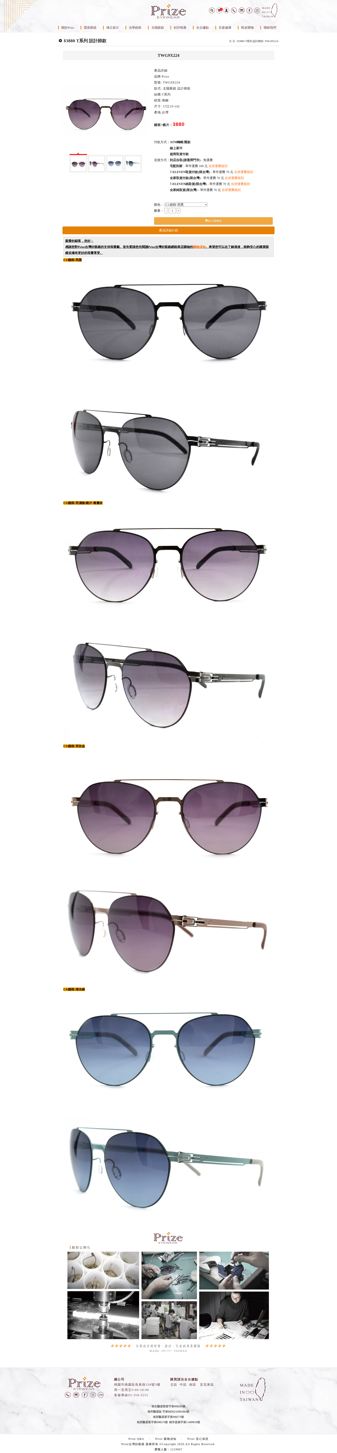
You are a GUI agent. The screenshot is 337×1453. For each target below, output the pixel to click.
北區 (173, 1384)
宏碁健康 (225, 27)
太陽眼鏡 (157, 27)
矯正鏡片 (112, 27)
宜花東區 (207, 1384)
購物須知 (199, 247)
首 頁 (232, 41)
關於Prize (67, 27)
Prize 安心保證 (198, 1438)
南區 (192, 1384)
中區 (183, 1384)
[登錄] (226, 10)
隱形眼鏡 (90, 27)
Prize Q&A (136, 1438)
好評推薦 (180, 27)
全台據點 (202, 27)
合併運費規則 (218, 166)
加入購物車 (215, 220)
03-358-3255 (138, 1395)
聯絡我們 (270, 27)
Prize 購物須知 (165, 1438)
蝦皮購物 (247, 27)
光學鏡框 (135, 27)
